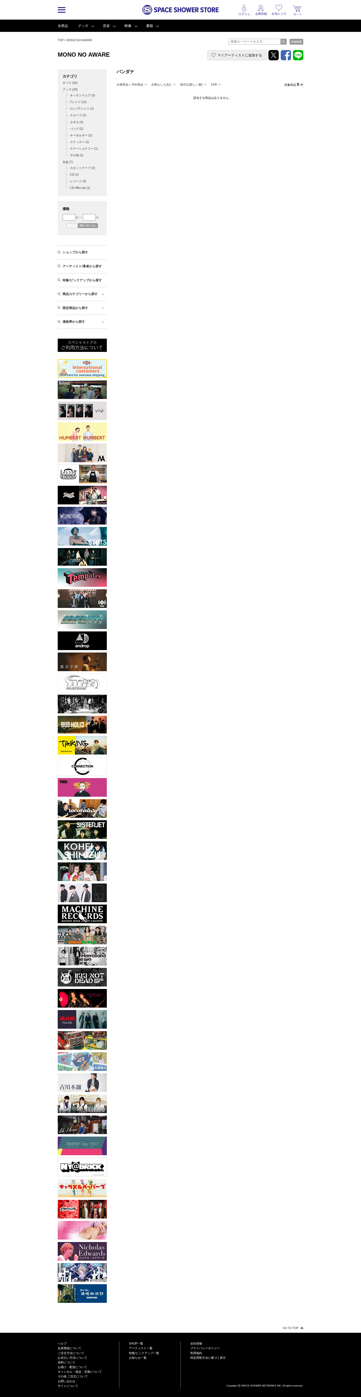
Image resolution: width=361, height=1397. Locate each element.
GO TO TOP (290, 1328)
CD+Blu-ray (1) (80, 188)
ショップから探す (75, 252)
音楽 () (68, 162)
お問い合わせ (66, 1381)
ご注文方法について (71, 1353)
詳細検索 (296, 41)
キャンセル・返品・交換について (80, 1371)
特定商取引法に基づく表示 (208, 1357)
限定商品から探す (75, 308)
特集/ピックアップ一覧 (144, 1353)
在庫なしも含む (161, 84)
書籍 (149, 26)
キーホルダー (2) (81, 135)
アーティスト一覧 (141, 1348)
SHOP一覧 (136, 1343)
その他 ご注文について (73, 1376)
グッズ (83, 26)
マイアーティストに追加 (239, 55)
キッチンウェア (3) (82, 95)
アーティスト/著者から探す (82, 266)
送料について (66, 1362)
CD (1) (74, 174)
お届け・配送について (72, 1367)
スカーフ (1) (78, 115)
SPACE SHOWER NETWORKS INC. (261, 1385)
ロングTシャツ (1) (82, 108)
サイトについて (68, 1386)
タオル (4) (76, 122)
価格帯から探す (74, 321)
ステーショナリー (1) (84, 148)
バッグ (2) (76, 128)
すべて (70, 83)
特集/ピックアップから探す (82, 280)
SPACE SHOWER (264, 1377)
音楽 (106, 26)
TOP (61, 40)
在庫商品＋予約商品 (130, 84)
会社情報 (196, 1343)
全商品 (63, 26)
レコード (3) (78, 181)
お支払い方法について (72, 1357)
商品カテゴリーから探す (80, 294)
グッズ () (70, 89)
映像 (128, 26)
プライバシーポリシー (205, 1348)
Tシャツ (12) (78, 102)
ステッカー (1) (79, 142)
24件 (214, 84)
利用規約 (196, 1353)
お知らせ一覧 (138, 1357)
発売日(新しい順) (191, 84)
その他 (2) (76, 155)
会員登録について (69, 1348)
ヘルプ (62, 1343)
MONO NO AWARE (79, 40)
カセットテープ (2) (82, 168)
